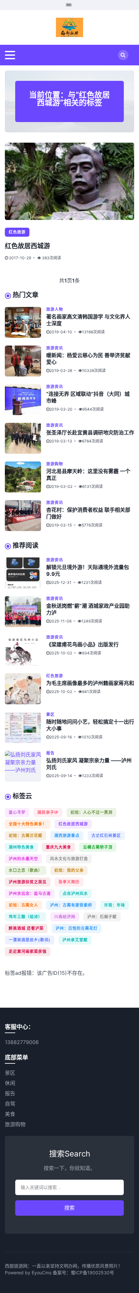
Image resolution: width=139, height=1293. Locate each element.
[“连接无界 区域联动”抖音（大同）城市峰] (25, 399)
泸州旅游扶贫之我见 (28, 881)
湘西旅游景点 (67, 835)
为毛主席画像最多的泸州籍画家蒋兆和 (90, 683)
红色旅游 (17, 232)
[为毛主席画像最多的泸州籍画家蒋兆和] (25, 688)
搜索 (69, 1208)
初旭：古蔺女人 (23, 905)
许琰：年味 (114, 905)
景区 (50, 714)
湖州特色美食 (21, 847)
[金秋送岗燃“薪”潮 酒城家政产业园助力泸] (25, 611)
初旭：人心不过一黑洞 (91, 812)
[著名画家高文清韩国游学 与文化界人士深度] (25, 322)
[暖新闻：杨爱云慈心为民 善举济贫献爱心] (25, 361)
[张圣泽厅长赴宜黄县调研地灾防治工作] (25, 438)
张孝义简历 (69, 881)
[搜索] (123, 55)
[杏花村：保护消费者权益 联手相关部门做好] (25, 515)
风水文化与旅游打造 (69, 858)
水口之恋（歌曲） (25, 870)
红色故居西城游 (27, 246)
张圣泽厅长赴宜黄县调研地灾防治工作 (90, 432)
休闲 (10, 1083)
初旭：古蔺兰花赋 (25, 835)
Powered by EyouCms (28, 1272)
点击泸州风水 (75, 893)
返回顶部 (127, 1269)
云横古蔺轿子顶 (97, 847)
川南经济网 (64, 916)
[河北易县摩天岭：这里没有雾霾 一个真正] (25, 476)
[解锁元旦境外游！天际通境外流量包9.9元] (25, 572)
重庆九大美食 (58, 847)
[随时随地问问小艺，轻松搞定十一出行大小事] (25, 727)
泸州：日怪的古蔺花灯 (77, 928)
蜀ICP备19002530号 (92, 1272)
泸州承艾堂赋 (75, 939)
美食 (10, 1114)
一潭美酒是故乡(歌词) (29, 939)
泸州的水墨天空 (23, 858)
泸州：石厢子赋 (102, 916)
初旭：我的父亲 (69, 870)
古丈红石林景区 (106, 835)
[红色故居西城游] (69, 181)
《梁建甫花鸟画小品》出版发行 (82, 644)
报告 (50, 753)
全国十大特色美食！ (28, 824)
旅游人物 (54, 309)
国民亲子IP (48, 812)
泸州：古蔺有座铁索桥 (71, 905)
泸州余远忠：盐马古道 (30, 893)
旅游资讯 (54, 348)
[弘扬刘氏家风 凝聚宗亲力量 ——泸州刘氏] (25, 766)
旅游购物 (54, 463)
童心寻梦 (17, 812)
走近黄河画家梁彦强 (28, 951)
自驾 (10, 1103)
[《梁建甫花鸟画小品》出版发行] (25, 650)
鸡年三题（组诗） (25, 916)
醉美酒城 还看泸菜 (26, 928)
